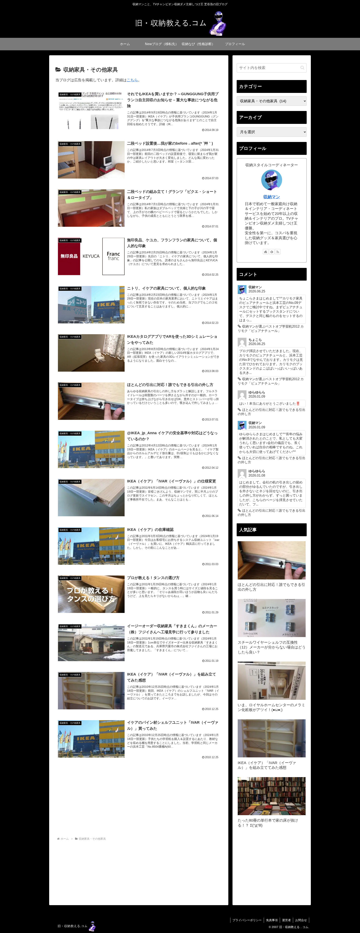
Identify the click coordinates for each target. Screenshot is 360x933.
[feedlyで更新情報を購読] (271, 251)
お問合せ (301, 920)
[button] (302, 67)
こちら (132, 80)
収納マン (271, 197)
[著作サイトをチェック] (265, 251)
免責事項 (272, 920)
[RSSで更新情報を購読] (277, 251)
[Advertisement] (138, 802)
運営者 (286, 920)
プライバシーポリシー (247, 920)
